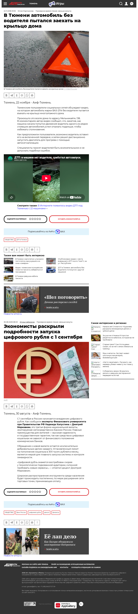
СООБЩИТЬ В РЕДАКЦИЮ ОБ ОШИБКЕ (86, 567)
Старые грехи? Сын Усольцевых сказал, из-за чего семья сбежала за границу (118, 346)
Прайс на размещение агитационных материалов (72, 564)
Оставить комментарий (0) (69, 219)
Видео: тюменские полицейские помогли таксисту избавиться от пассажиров (29, 270)
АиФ (6, 400)
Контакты (64, 567)
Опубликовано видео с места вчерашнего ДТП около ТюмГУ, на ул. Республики (72, 261)
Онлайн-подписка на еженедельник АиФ (39, 567)
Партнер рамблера (45, 604)
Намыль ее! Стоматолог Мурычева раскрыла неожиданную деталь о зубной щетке (117, 329)
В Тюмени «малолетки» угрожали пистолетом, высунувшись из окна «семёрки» (29, 261)
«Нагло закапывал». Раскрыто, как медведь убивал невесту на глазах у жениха (118, 364)
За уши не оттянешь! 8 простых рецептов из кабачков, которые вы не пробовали (118, 337)
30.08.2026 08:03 (11, 322)
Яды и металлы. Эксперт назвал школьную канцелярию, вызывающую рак (116, 355)
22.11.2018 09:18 (10, 11)
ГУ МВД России (70, 89)
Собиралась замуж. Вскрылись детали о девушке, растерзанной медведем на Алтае (116, 373)
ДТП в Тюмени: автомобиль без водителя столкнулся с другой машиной (71, 270)
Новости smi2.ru (13, 314)
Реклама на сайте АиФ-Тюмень (35, 564)
